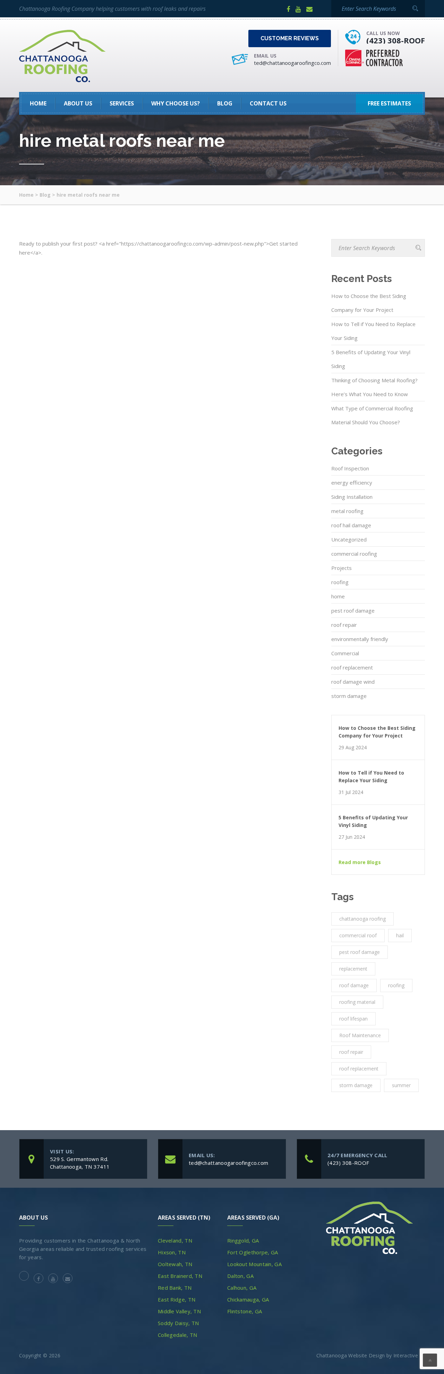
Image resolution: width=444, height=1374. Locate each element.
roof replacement (352, 667)
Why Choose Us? (175, 103)
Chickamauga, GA (248, 1299)
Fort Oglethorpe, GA (252, 1252)
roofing (340, 582)
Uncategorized (349, 539)
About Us (78, 103)
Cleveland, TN (175, 1240)
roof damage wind (353, 681)
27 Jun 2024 (352, 837)
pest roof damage (353, 610)
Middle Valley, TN (179, 1311)
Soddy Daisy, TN (178, 1323)
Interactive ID (409, 1355)
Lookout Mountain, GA (254, 1264)
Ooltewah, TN (175, 1264)
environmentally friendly (359, 638)
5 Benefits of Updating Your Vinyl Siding (370, 359)
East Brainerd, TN (180, 1275)
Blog (224, 103)
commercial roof (358, 935)
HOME (38, 103)
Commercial (345, 653)
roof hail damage (351, 525)
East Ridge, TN (176, 1299)
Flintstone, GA (244, 1311)
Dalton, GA (240, 1275)
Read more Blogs (360, 862)
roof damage (354, 985)
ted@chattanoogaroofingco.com (292, 62)
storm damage (349, 695)
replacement (353, 968)
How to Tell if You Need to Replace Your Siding (373, 331)
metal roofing (347, 510)
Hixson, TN (172, 1252)
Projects (341, 567)
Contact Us (268, 103)
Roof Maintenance (360, 1035)
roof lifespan (353, 1018)
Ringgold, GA (243, 1240)
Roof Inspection (350, 468)
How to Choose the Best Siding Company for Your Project (368, 302)
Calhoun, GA (241, 1287)
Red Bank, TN (175, 1287)
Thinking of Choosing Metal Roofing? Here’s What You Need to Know (374, 387)
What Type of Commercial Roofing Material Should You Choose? (372, 415)
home (338, 596)
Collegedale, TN (177, 1334)
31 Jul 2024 (351, 792)
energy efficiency (351, 482)
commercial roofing (354, 553)
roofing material (357, 1002)
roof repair (344, 624)
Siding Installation (352, 496)
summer (401, 1085)
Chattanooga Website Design (350, 1355)
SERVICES (122, 103)
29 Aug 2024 (353, 747)
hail (400, 935)
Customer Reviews (290, 38)
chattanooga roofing (362, 918)
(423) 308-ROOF (395, 40)
